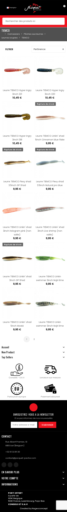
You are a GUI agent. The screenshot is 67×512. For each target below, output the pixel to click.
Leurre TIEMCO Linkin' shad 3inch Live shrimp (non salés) (50, 231)
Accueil (5, 347)
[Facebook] (4, 464)
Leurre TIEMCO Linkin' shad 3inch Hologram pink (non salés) (17, 231)
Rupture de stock (40, 130)
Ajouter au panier (7, 85)
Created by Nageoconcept (34, 508)
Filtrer (9, 49)
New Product (8, 352)
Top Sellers (7, 357)
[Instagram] (10, 464)
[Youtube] (16, 464)
